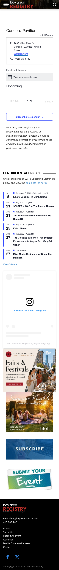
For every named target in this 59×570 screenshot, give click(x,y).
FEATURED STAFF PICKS (21, 173)
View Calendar (10, 264)
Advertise (8, 539)
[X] (17, 557)
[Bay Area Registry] (22, 5)
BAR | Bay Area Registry (18, 343)
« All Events (46, 35)
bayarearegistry (41, 343)
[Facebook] (7, 557)
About (6, 528)
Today (29, 100)
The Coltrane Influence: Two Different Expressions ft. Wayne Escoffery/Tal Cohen (33, 241)
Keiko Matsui (20, 228)
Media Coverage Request (16, 543)
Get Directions (21, 53)
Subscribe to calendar (28, 116)
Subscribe (8, 532)
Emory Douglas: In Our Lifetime (30, 196)
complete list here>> (37, 182)
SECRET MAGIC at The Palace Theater (33, 206)
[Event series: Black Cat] (36, 211)
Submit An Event (12, 535)
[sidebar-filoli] (29, 412)
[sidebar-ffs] (29, 370)
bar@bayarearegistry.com (24, 518)
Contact (7, 547)
